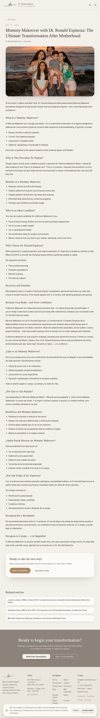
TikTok (80, 700)
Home (54, 679)
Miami (66, 695)
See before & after (42, 570)
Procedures (56, 683)
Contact (67, 700)
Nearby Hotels (55, 696)
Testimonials (57, 686)
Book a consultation (20, 570)
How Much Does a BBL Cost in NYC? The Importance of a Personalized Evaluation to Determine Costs (47, 610)
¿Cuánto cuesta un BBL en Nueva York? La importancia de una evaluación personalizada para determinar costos (49, 601)
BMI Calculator (67, 690)
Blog (54, 689)
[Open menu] (95, 5)
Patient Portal (82, 691)
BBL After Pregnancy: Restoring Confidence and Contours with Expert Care (37, 618)
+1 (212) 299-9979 (84, 685)
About (66, 679)
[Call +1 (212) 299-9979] (90, 5)
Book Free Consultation (36, 656)
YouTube (87, 700)
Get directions (32, 694)
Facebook (90, 696)
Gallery (66, 683)
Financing (67, 686)
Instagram (81, 696)
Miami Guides (55, 701)
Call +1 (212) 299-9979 (65, 656)
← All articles (11, 19)
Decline (75, 710)
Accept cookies (87, 710)
